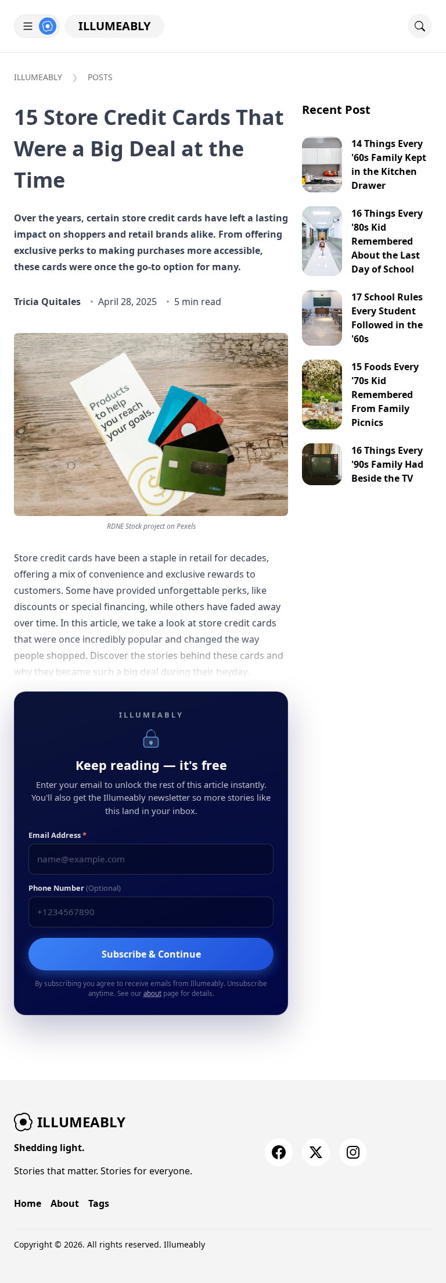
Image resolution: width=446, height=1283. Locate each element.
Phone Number (74, 888)
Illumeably (114, 26)
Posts (100, 77)
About (65, 1203)
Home (27, 1203)
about (152, 993)
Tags (98, 1203)
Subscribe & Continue (151, 954)
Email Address (57, 835)
